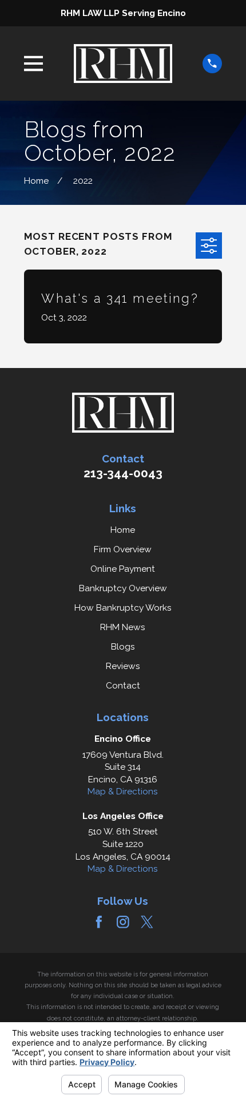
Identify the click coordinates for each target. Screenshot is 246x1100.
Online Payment (122, 568)
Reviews (123, 665)
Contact (123, 685)
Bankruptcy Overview (123, 588)
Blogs (123, 646)
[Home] (123, 63)
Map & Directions (123, 791)
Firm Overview (123, 549)
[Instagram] (123, 922)
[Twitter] (147, 922)
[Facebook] (99, 922)
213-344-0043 (123, 473)
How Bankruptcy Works (123, 607)
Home (122, 529)
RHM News (122, 627)
